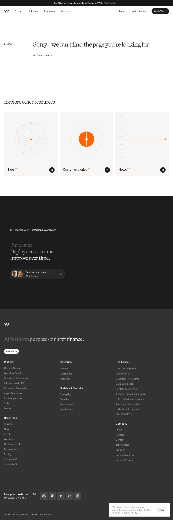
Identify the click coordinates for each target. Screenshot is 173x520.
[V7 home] (6, 11)
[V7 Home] (6, 324)
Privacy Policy (129, 512)
